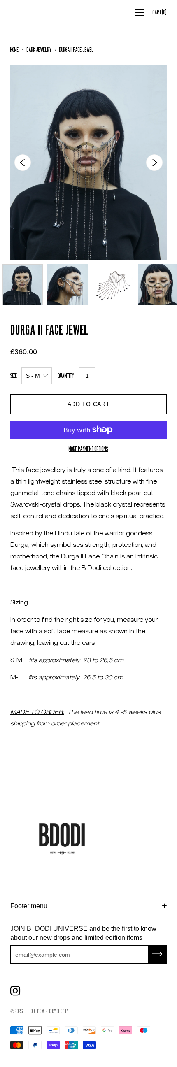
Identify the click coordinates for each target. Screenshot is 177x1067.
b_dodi (30, 1011)
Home (14, 49)
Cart (160, 12)
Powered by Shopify (53, 1011)
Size (13, 375)
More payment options (88, 449)
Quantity (66, 375)
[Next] (154, 162)
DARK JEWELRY (39, 49)
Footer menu (28, 905)
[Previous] (22, 162)
